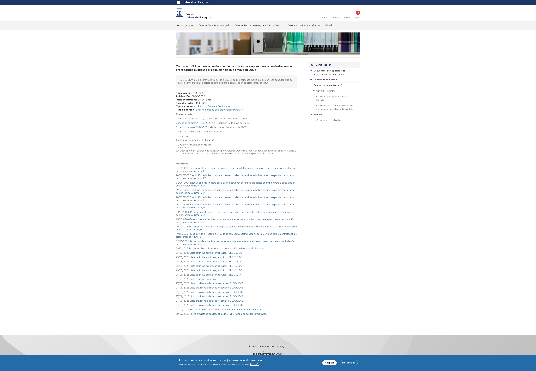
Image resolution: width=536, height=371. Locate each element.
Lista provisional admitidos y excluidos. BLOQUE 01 (216, 305)
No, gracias (348, 362)
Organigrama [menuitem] (188, 25)
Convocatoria (183, 136)
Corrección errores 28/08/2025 (192, 127)
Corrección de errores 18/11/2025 (193, 118)
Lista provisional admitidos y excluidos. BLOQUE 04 (216, 292)
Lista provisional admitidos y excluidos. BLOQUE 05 (216, 287)
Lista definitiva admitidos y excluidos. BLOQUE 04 (215, 261)
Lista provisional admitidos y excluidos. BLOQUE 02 (216, 300)
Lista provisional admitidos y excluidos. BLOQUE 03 (216, 296)
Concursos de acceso (325, 79)
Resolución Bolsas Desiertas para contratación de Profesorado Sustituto (227, 248)
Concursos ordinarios (326, 90)
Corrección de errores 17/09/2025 (193, 122)
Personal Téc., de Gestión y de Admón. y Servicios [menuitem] (259, 25)
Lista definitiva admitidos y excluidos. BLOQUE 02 (216, 270)
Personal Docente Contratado (214, 106)
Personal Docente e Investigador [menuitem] (215, 25)
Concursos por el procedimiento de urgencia (333, 98)
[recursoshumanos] (193, 14)
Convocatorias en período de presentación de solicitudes (329, 72)
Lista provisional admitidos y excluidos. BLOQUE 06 (216, 283)
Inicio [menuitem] (178, 25)
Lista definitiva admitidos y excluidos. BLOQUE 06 (216, 252)
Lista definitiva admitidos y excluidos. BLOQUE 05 (216, 257)
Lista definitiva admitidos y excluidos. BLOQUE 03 (216, 265)
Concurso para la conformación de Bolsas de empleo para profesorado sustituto (336, 107)
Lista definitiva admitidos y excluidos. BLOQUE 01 (215, 274)
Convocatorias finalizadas (328, 120)
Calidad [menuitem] (328, 25)
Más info (254, 364)
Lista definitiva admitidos (203, 279)
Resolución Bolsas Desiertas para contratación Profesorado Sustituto (226, 309)
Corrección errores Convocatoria (193, 131)
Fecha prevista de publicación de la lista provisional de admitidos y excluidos (229, 313)
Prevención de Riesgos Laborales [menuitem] (304, 25)
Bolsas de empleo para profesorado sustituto (219, 109)
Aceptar (329, 362)
